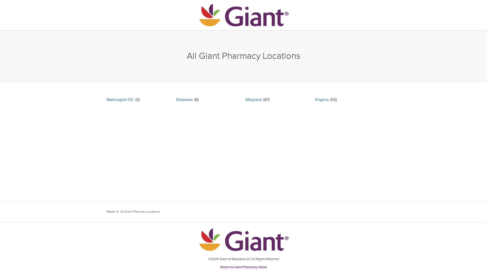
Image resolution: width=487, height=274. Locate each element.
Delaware (184, 99)
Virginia (322, 99)
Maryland (254, 99)
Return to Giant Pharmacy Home (243, 267)
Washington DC (120, 99)
